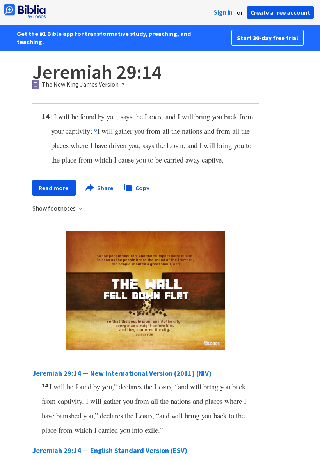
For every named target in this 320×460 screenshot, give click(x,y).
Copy (141, 187)
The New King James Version (80, 84)
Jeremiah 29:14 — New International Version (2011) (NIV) (122, 373)
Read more (54, 188)
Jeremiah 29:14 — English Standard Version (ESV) (109, 450)
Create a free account (280, 12)
